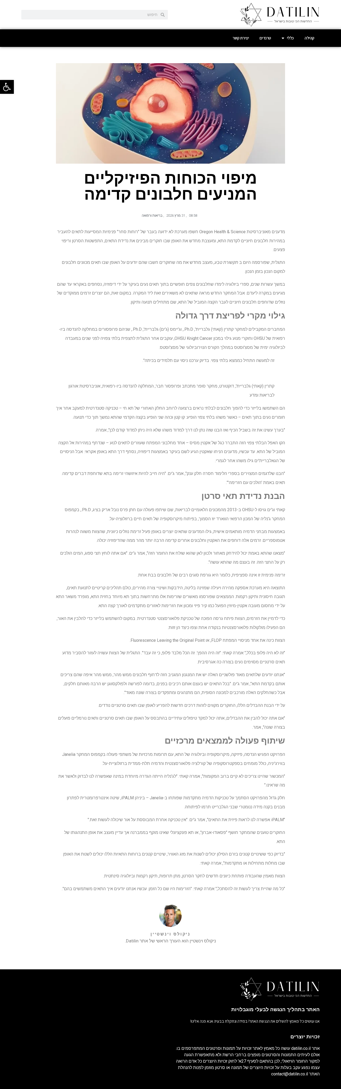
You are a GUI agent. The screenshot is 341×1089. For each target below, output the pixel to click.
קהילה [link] (309, 38)
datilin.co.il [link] (301, 1048)
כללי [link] (290, 38)
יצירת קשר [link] (241, 38)
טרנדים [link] (265, 38)
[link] (7, 87)
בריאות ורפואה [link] (152, 215)
